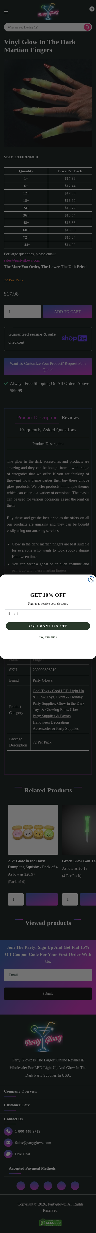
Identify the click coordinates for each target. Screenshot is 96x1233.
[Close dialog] (91, 579)
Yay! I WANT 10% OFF (47, 625)
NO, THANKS (48, 637)
